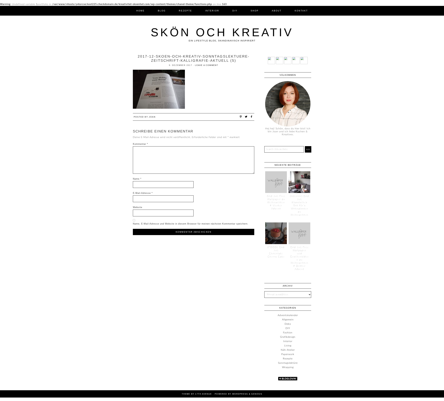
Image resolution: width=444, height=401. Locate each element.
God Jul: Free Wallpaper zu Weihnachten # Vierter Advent (276, 202)
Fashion (287, 332)
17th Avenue (203, 394)
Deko (288, 324)
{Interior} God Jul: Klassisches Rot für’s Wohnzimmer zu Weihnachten (299, 205)
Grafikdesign (287, 337)
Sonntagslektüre (288, 363)
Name (137, 179)
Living (287, 345)
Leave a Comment (206, 65)
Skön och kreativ (222, 32)
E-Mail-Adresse (143, 193)
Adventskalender (288, 315)
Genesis (256, 394)
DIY (287, 328)
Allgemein (288, 319)
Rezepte (288, 358)
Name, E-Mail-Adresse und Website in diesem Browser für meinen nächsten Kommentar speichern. (190, 223)
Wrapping (288, 367)
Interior (287, 341)
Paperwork (287, 354)
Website (137, 207)
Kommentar (140, 144)
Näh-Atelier (288, 350)
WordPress (240, 394)
